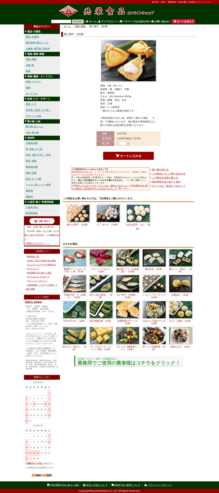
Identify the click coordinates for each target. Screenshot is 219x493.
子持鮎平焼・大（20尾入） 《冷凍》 (74, 296)
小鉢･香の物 (32, 132)
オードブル (32, 93)
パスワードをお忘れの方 (135, 21)
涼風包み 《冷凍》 (180, 295)
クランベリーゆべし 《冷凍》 (101, 270)
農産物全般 (32, 166)
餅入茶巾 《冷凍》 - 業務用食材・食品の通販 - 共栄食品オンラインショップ (181, 2)
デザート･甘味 (33, 116)
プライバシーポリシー (37, 281)
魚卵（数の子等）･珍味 (38, 154)
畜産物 (29, 190)
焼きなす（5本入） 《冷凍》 (74, 347)
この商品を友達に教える (165, 177)
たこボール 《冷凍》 (108, 224)
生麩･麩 (30, 65)
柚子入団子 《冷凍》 (78, 224)
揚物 (28, 87)
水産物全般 (32, 143)
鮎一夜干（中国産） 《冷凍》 (128, 296)
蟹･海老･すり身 (34, 149)
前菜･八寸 (31, 104)
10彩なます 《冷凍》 (180, 346)
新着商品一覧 (33, 256)
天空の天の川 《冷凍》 (74, 321)
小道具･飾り (32, 207)
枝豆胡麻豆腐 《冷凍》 (101, 321)
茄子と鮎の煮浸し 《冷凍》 (101, 296)
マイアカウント (109, 21)
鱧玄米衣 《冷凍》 (154, 269)
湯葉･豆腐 (31, 172)
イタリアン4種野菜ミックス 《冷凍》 (127, 347)
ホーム (92, 21)
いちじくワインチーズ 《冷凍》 (154, 296)
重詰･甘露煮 (32, 36)
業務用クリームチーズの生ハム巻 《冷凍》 (74, 270)
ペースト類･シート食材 (38, 184)
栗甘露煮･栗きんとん (37, 42)
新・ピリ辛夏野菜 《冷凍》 (154, 347)
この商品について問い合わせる (168, 173)
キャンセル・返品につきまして (168, 185)
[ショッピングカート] (42, 223)
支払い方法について (97, 485)
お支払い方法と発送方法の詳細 (41, 260)
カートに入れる (130, 156)
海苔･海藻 (31, 160)
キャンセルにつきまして (38, 277)
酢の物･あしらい (35, 126)
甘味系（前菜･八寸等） (38, 110)
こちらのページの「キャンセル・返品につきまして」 (104, 185)
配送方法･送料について (127, 485)
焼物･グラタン (33, 81)
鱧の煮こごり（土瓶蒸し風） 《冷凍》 (128, 270)
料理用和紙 (32, 213)
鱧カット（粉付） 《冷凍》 (180, 270)
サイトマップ (33, 268)
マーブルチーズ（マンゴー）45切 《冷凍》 (101, 347)
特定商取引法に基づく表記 (39, 273)
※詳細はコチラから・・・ (37, 243)
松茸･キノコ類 (33, 178)
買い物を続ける (160, 169)
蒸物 (28, 71)
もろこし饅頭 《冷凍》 (180, 321)
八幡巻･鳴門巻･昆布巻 (38, 48)
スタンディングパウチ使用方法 (41, 265)
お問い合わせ (161, 21)
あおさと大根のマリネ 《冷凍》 (154, 322)
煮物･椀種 (31, 59)
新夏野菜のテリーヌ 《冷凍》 (128, 322)
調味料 (29, 196)
